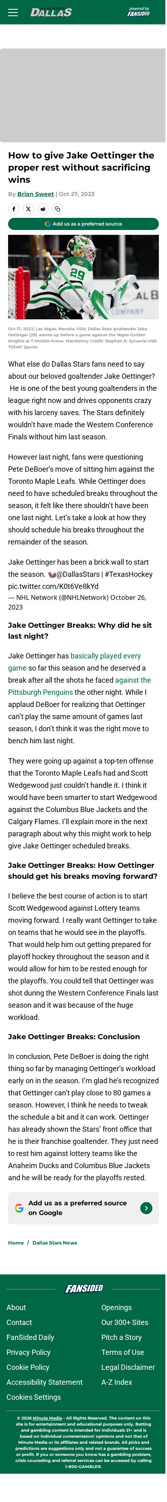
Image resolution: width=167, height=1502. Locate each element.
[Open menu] (13, 12)
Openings (116, 1307)
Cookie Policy (27, 1367)
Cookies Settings (33, 1397)
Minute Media (47, 1418)
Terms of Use (122, 1352)
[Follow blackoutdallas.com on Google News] (146, 1208)
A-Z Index (116, 1382)
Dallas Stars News (54, 1243)
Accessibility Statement (44, 1382)
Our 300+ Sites (124, 1322)
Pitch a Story (121, 1337)
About (16, 1307)
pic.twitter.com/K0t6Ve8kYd (53, 586)
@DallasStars (78, 574)
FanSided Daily (30, 1337)
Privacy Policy (28, 1352)
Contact (19, 1322)
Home (16, 1243)
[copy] (57, 209)
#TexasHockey (129, 574)
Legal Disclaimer (128, 1367)
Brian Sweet (35, 194)
